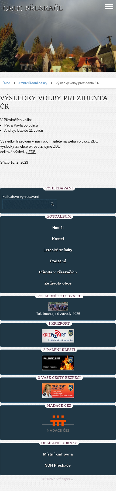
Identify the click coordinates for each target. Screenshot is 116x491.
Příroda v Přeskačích (58, 272)
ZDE (94, 141)
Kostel (58, 239)
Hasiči (58, 227)
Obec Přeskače (33, 8)
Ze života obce (58, 283)
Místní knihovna (58, 454)
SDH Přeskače (58, 465)
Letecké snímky (57, 250)
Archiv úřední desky (32, 83)
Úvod (6, 83)
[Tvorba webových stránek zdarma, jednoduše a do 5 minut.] (72, 479)
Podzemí (58, 261)
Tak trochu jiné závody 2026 (58, 314)
